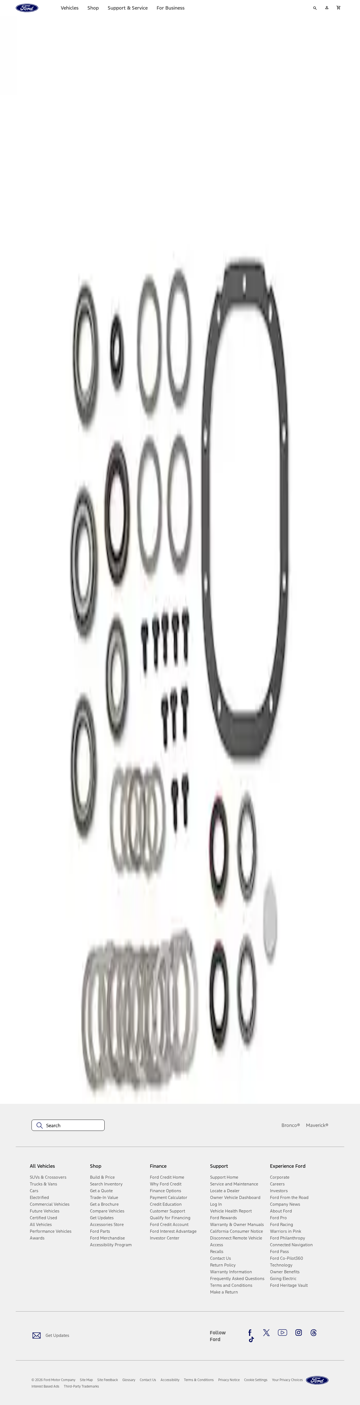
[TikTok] (251, 1339)
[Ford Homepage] (317, 1380)
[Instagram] (298, 1332)
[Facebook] (251, 1332)
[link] (86, 1380)
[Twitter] (266, 1332)
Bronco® (291, 1125)
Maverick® (317, 1125)
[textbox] (68, 1125)
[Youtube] (282, 1332)
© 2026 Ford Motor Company (53, 1380)
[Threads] (313, 1332)
